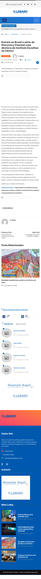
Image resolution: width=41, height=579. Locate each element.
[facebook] (24, 4)
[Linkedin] (35, 4)
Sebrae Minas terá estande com (25, 516)
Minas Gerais (18, 343)
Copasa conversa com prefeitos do (27, 556)
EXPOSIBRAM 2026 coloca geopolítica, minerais (26, 529)
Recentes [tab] (8, 324)
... (14, 333)
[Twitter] (28, 4)
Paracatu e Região (9, 275)
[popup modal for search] (36, 20)
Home (6, 34)
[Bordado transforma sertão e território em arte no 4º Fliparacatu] (8, 543)
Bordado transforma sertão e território (26, 543)
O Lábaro (21, 56)
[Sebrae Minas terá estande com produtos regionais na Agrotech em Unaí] (8, 516)
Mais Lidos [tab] (21, 324)
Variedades (14, 34)
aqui (7, 184)
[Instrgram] (31, 4)
